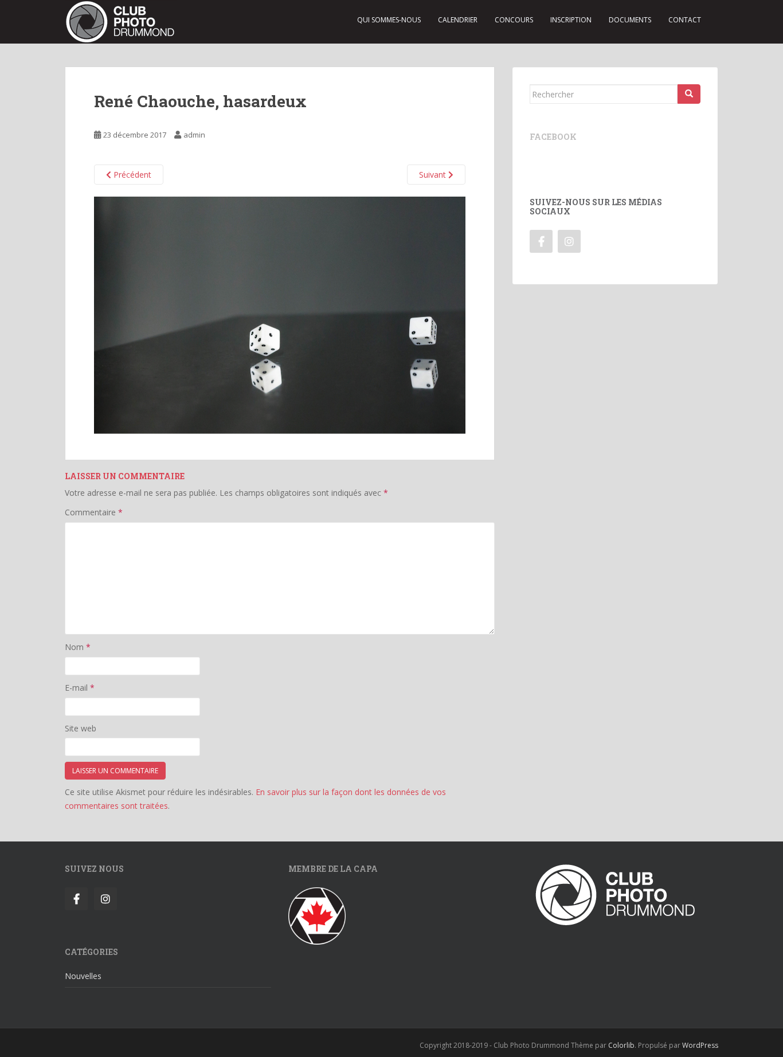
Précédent (131, 174)
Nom (78, 646)
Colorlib (621, 1045)
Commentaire (94, 512)
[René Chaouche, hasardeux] (279, 314)
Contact (684, 20)
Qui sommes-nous (389, 20)
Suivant (433, 174)
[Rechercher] (689, 94)
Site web (80, 728)
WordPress (700, 1045)
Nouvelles (83, 975)
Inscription (571, 20)
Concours (514, 20)
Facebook (553, 136)
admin (194, 135)
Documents (630, 20)
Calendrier (457, 20)
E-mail (80, 687)
